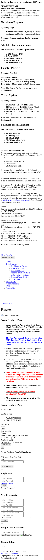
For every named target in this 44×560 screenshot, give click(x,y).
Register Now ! (7, 483)
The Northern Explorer (19, 266)
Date (3, 459)
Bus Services (11, 282)
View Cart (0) (6, 255)
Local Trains (15, 279)
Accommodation (12, 284)
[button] (5, 303)
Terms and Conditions (9, 553)
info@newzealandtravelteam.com (16, 200)
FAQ (8, 286)
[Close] (2, 469)
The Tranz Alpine (17, 271)
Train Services (11, 264)
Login (4, 486)
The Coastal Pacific (18, 268)
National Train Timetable (20, 273)
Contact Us (10, 288)
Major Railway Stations (20, 275)
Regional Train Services (20, 277)
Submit (4, 520)
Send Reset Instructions (10, 535)
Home (8, 262)
